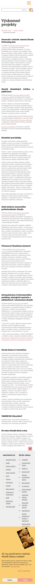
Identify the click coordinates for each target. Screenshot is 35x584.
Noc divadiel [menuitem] (26, 483)
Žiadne (10, 580)
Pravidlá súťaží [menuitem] (10, 507)
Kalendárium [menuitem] (26, 511)
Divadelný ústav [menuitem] (11, 460)
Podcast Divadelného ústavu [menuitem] (26, 477)
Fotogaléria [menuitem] (9, 482)
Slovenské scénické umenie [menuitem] (25, 505)
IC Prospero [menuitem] (25, 486)
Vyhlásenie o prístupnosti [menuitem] (10, 493)
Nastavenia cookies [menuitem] (9, 502)
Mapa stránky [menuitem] (10, 489)
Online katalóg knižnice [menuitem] (26, 491)
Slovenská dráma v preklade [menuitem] (25, 497)
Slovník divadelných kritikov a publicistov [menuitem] (25, 517)
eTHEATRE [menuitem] (25, 460)
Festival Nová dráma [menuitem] (26, 464)
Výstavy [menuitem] (8, 479)
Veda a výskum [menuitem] (10, 473)
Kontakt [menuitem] (8, 486)
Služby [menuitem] (8, 463)
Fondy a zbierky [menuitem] (10, 466)
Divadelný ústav (6, 30)
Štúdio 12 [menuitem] (25, 468)
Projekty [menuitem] (8, 469)
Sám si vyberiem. (24, 571)
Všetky (25, 580)
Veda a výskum (18, 30)
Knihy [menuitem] (7, 476)
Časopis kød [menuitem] (25, 472)
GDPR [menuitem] (7, 498)
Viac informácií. (15, 566)
